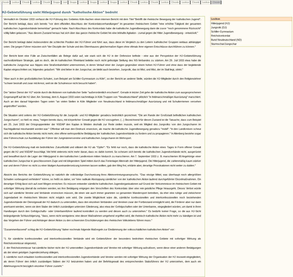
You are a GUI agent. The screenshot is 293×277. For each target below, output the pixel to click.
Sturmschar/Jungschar (224, 44)
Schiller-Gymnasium (222, 31)
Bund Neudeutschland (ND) (226, 39)
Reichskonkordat (220, 35)
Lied (65, 2)
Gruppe (56, 2)
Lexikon (15, 2)
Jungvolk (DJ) (219, 27)
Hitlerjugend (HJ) (220, 23)
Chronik (5, 2)
